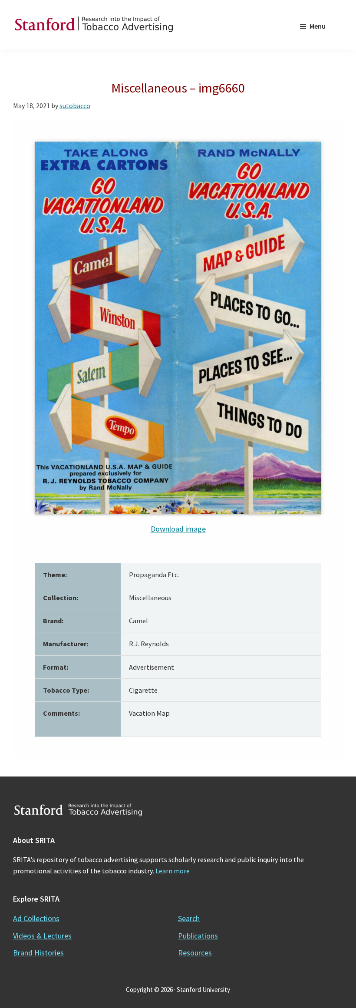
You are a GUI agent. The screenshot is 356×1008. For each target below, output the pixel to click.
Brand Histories (38, 953)
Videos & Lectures (42, 936)
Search (189, 918)
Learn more (172, 870)
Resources (195, 953)
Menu (318, 26)
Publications (198, 936)
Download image (178, 529)
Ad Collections (36, 918)
